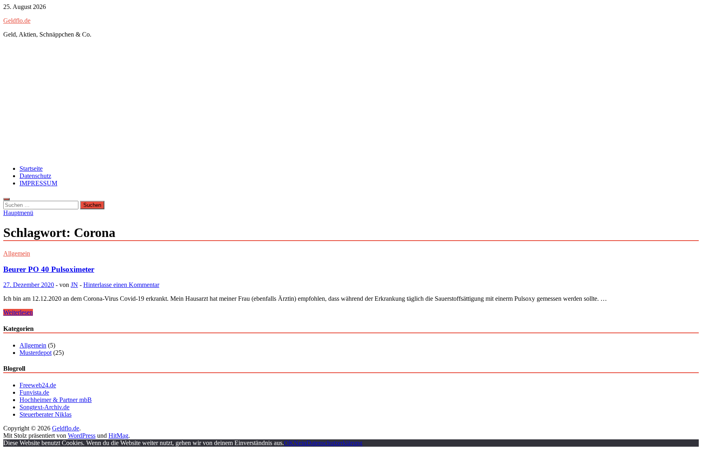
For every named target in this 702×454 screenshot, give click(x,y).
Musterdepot (36, 352)
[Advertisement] (351, 102)
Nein (300, 442)
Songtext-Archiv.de (44, 407)
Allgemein (16, 253)
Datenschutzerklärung (334, 442)
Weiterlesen (18, 312)
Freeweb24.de (38, 385)
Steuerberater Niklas (46, 414)
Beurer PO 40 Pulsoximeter (48, 269)
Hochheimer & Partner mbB (56, 399)
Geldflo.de (16, 20)
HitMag (118, 435)
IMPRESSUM (38, 183)
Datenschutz (35, 175)
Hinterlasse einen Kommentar (121, 284)
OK (289, 442)
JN (74, 284)
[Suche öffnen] (6, 199)
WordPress (81, 435)
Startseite (31, 168)
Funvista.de (34, 392)
